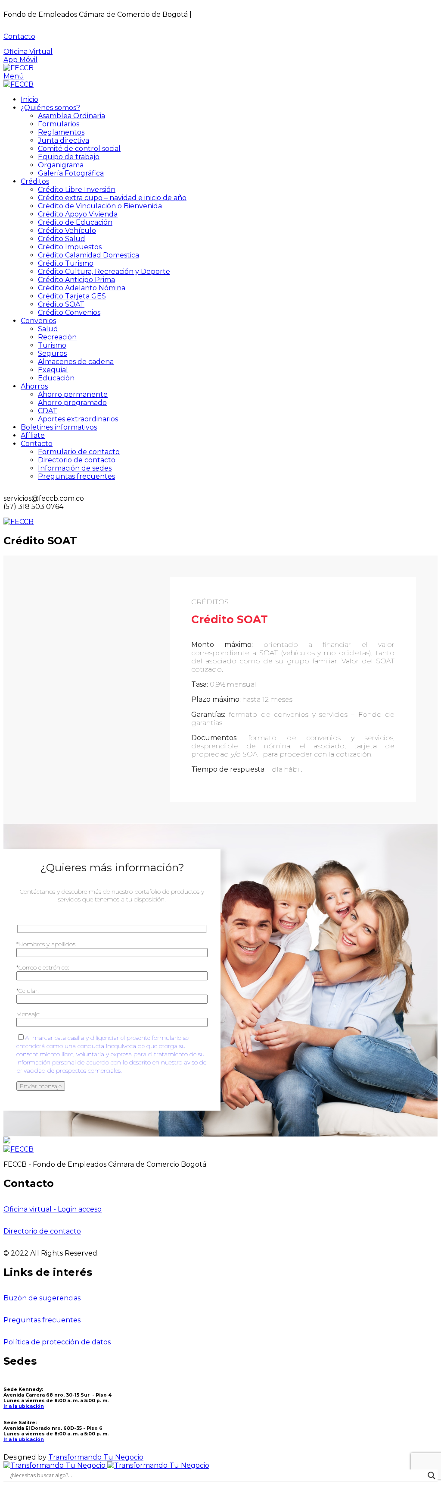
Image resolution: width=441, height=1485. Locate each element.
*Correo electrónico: (42, 967)
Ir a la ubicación (23, 1406)
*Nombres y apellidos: (46, 944)
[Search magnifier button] (431, 1475)
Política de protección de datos (57, 1342)
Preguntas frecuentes (42, 1320)
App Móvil (20, 60)
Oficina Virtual (28, 51)
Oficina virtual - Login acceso (52, 1209)
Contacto (19, 36)
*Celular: (27, 991)
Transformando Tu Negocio (95, 1457)
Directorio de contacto (42, 1231)
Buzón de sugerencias (42, 1298)
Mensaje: (28, 1014)
